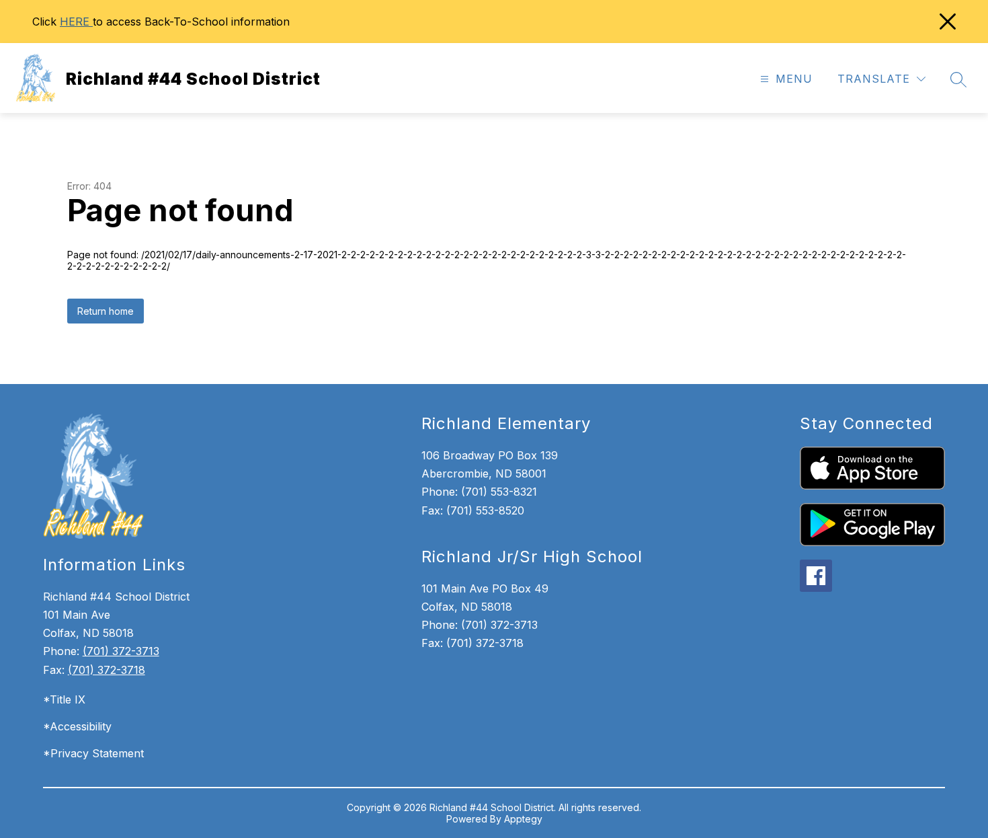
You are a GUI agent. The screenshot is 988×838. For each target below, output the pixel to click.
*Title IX (64, 699)
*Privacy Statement (93, 753)
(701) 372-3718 (106, 670)
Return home (105, 311)
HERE (76, 21)
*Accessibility (77, 726)
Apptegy (523, 819)
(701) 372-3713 (121, 651)
